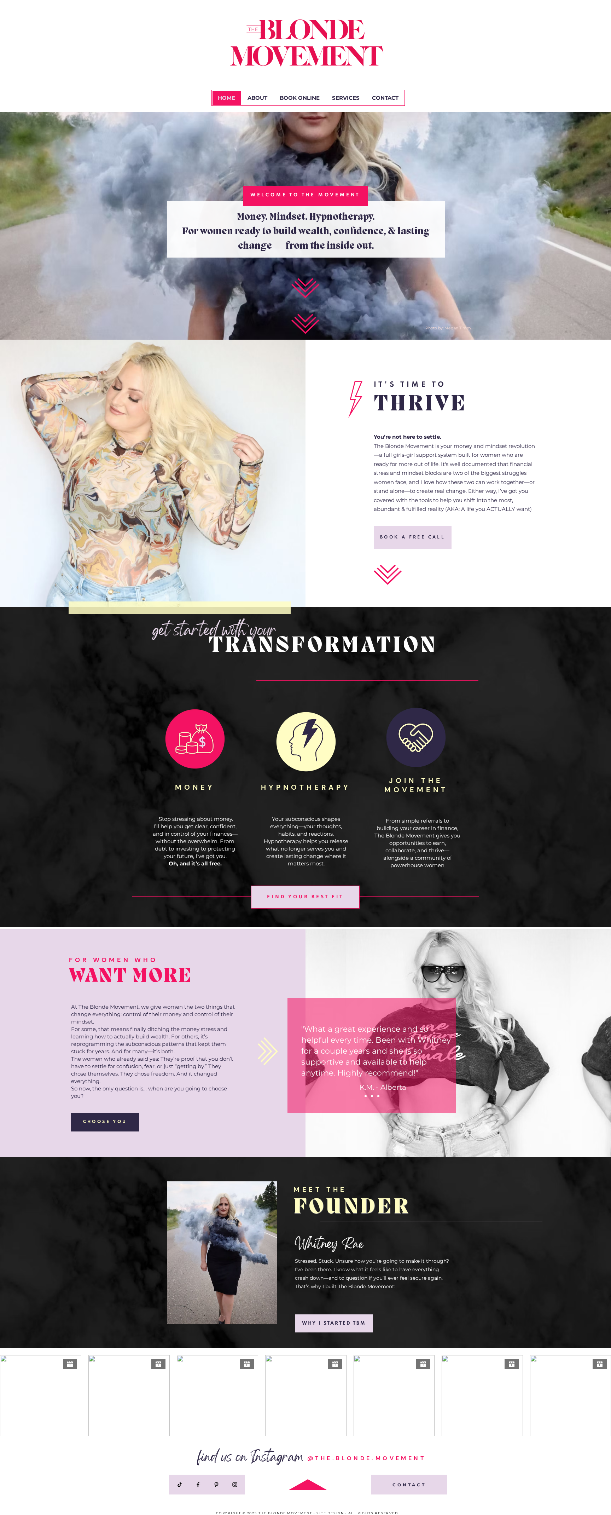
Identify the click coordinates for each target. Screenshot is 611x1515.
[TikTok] (179, 1484)
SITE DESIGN (330, 1513)
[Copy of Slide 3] (366, 1096)
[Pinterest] (216, 1484)
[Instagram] (235, 1484)
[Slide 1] (372, 1096)
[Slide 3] (378, 1096)
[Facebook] (198, 1484)
